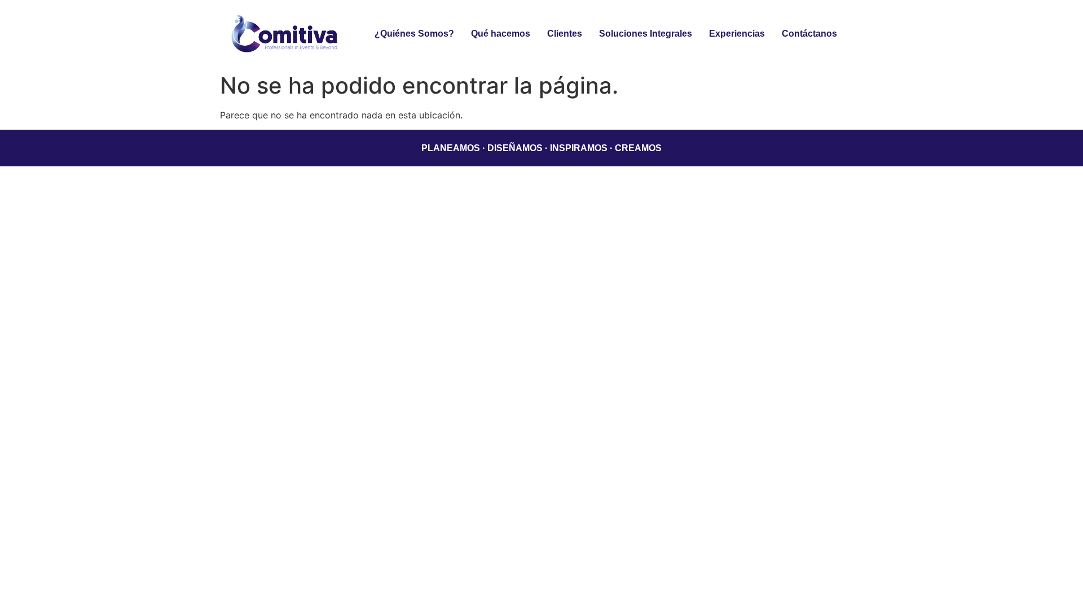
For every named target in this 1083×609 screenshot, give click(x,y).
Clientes (564, 33)
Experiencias (737, 33)
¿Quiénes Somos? (414, 33)
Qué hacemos (500, 33)
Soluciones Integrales (645, 33)
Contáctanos (809, 33)
